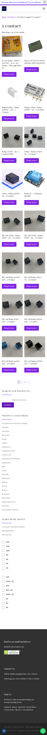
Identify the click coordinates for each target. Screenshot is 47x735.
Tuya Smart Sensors (10, 510)
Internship (8, 531)
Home (4, 17)
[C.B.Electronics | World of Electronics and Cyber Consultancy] (4, 8)
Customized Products (11, 459)
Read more (9, 74)
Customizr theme (37, 730)
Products (12, 17)
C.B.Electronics (17, 727)
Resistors (6, 494)
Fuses (4, 470)
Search (8, 405)
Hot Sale (5, 474)
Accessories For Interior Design (14, 423)
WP (14, 730)
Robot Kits (6, 498)
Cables (4, 443)
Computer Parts (8, 451)
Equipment (6, 463)
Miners (5, 482)
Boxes (4, 439)
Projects (6, 535)
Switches (5, 506)
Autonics (5, 431)
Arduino (5, 427)
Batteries (5, 435)
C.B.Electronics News (13, 527)
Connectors (6, 455)
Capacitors (6, 447)
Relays (4, 490)
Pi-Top (4, 486)
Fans (3, 467)
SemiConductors (9, 502)
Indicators (6, 478)
